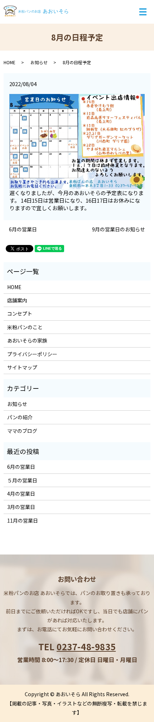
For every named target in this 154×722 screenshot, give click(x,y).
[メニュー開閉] (142, 11)
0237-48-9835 (86, 646)
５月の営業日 (22, 480)
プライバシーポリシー (32, 354)
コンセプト (19, 313)
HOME (9, 62)
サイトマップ (22, 367)
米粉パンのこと (25, 327)
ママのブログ (22, 430)
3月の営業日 (21, 506)
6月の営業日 (23, 229)
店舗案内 (17, 300)
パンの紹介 (20, 417)
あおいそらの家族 (27, 340)
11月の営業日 (22, 520)
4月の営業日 (21, 493)
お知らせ (39, 62)
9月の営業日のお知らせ (118, 229)
